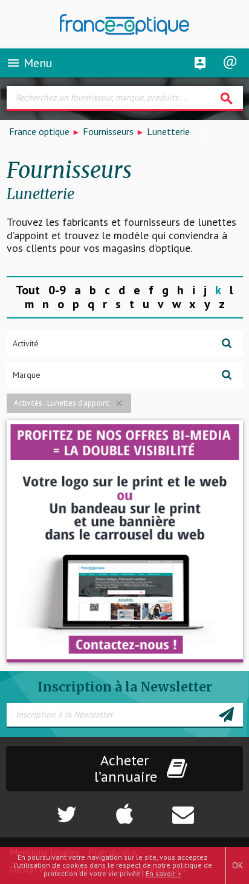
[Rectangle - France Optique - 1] (125, 541)
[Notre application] (124, 808)
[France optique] (125, 24)
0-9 (57, 290)
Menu (29, 63)
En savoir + (163, 873)
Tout (28, 290)
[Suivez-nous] (42, 808)
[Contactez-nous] (207, 808)
